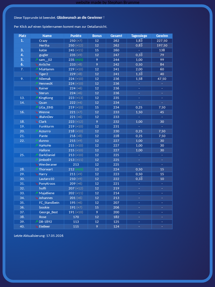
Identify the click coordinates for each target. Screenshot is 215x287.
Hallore (44, 150)
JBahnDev (46, 117)
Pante (43, 136)
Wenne (44, 112)
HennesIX (46, 83)
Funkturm (46, 126)
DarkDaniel (47, 155)
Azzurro (45, 131)
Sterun (44, 93)
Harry (43, 174)
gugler (43, 55)
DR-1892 (45, 222)
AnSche (44, 64)
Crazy (43, 41)
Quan (43, 103)
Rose (42, 217)
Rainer (43, 88)
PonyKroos (47, 184)
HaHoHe (45, 145)
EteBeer (44, 226)
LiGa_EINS (46, 107)
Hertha (44, 45)
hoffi (42, 188)
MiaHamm (46, 69)
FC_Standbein (49, 203)
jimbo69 (45, 160)
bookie (44, 207)
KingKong (46, 98)
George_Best (48, 212)
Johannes (46, 198)
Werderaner (48, 164)
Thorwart (46, 169)
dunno (44, 141)
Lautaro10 (46, 179)
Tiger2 (43, 74)
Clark (42, 122)
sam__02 (45, 60)
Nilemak (45, 79)
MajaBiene (46, 193)
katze (43, 50)
